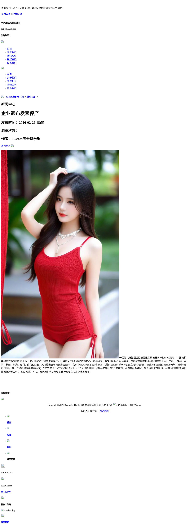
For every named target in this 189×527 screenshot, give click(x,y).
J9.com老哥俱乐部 (15, 97)
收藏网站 (17, 14)
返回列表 (6, 146)
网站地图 (104, 411)
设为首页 (6, 14)
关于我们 (12, 52)
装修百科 (12, 59)
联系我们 (12, 63)
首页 (9, 48)
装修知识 (12, 56)
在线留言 (6, 492)
